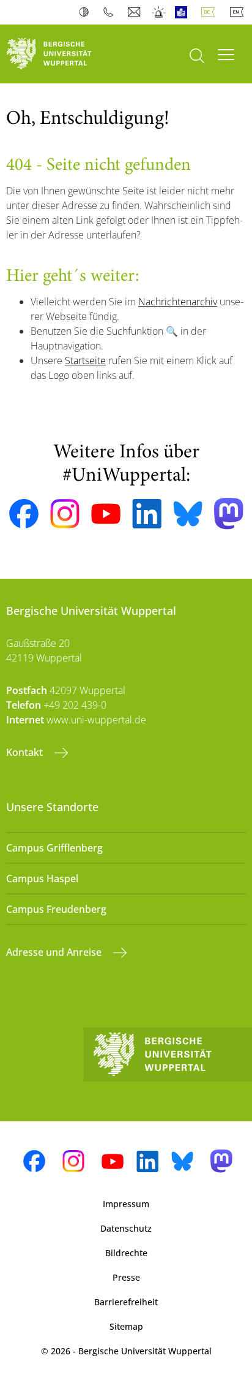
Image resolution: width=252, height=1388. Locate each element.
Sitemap (126, 1326)
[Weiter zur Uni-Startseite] (63, 54)
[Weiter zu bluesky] (187, 514)
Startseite (85, 360)
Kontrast (86, 12)
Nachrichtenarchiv (177, 301)
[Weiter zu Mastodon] (228, 513)
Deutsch (210, 12)
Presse (126, 1277)
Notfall (159, 12)
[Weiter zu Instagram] (65, 513)
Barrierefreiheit (126, 1302)
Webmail (135, 12)
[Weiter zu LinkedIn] (146, 513)
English (239, 12)
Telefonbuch (111, 12)
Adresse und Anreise (55, 952)
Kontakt (25, 752)
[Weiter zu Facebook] (24, 513)
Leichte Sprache (183, 12)
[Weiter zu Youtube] (105, 513)
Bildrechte (126, 1253)
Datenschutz (126, 1228)
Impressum (126, 1204)
